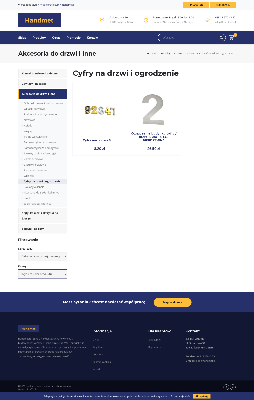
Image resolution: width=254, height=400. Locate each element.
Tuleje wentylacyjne (36, 136)
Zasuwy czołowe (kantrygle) (40, 153)
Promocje (74, 37)
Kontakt (92, 37)
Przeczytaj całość (180, 396)
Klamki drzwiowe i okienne (40, 73)
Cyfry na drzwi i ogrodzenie (42, 181)
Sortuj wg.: (25, 248)
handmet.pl (68, 4)
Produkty (39, 37)
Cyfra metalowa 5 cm (100, 140)
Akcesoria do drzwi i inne (187, 53)
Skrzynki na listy (33, 229)
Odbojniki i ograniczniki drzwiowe (44, 103)
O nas (56, 37)
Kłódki (27, 198)
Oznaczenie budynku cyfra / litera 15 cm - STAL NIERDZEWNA (153, 137)
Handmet (30, 386)
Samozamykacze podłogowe (41, 148)
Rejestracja (223, 4)
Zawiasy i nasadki (34, 83)
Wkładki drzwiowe (34, 109)
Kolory (22, 266)
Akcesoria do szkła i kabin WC (42, 192)
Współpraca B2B (49, 4)
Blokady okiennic (34, 187)
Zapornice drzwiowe (36, 170)
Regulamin (99, 347)
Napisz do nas (172, 302)
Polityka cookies (102, 362)
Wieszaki (29, 175)
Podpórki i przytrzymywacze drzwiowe (40, 117)
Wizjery (28, 131)
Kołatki (28, 125)
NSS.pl (33, 389)
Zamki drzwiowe (34, 159)
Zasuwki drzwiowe (35, 164)
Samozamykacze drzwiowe (40, 142)
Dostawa (98, 354)
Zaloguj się (196, 4)
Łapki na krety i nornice (37, 203)
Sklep (22, 37)
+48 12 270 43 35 (225, 17)
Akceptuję (201, 396)
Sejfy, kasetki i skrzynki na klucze (40, 215)
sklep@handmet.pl (225, 22)
